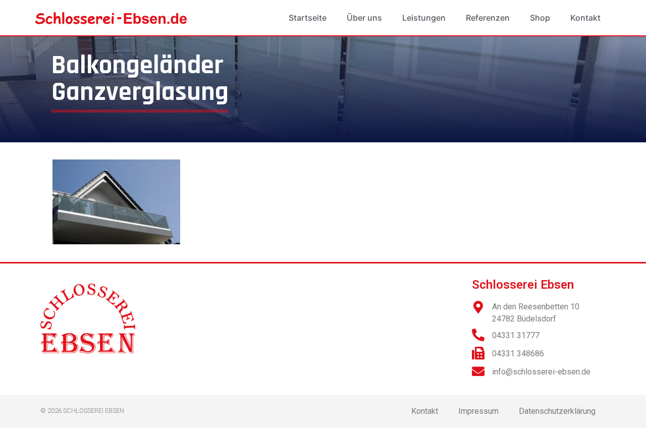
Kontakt (585, 18)
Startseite (308, 18)
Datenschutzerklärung (557, 411)
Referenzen (488, 18)
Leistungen (424, 18)
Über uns (364, 18)
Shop (540, 18)
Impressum (478, 411)
